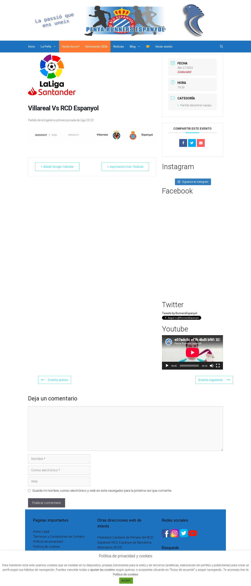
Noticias (118, 46)
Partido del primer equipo (196, 105)
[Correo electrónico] (201, 143)
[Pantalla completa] (218, 366)
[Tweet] (192, 143)
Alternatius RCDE (109, 547)
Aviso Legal (41, 531)
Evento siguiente (210, 380)
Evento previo (58, 380)
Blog (133, 46)
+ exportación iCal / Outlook (125, 166)
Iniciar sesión (163, 46)
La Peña (46, 46)
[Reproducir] (167, 366)
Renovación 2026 (96, 46)
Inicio (31, 46)
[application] (192, 352)
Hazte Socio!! (70, 46)
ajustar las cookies (102, 569)
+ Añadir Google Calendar (57, 166)
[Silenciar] (212, 366)
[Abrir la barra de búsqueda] (221, 46)
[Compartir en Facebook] (183, 143)
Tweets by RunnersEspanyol (179, 313)
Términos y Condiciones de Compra (58, 536)
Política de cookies (46, 546)
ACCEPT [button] (126, 580)
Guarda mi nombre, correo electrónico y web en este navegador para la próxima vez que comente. (102, 491)
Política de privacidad (48, 541)
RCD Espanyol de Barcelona (131, 542)
